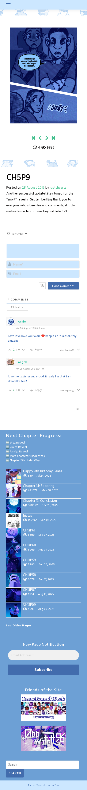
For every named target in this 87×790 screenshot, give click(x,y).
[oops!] (33, 138)
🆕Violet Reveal (16, 447)
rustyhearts (58, 188)
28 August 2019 (33, 188)
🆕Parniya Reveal (17, 451)
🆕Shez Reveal (15, 442)
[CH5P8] (40, 138)
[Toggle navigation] (8, 5)
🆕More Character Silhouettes (25, 456)
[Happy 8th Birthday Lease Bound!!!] (53, 138)
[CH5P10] (47, 138)
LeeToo (55, 785)
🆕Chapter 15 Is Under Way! (23, 460)
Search (15, 773)
